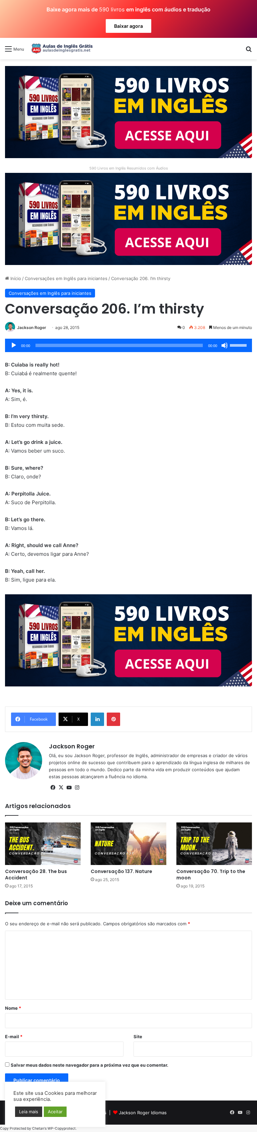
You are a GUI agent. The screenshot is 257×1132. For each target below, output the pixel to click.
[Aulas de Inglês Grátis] (61, 49)
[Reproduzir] (13, 345)
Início (15, 278)
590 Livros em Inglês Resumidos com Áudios (128, 168)
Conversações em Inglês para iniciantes (66, 278)
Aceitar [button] (55, 1111)
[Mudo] (224, 345)
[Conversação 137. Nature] (128, 843)
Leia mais (28, 1111)
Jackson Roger (31, 327)
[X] (61, 788)
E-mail (13, 1036)
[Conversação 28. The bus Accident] (43, 843)
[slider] (239, 345)
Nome (13, 1008)
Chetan (38, 1128)
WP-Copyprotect (62, 1128)
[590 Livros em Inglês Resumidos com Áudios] (128, 111)
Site (138, 1036)
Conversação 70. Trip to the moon (210, 874)
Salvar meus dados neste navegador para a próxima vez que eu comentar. (89, 1065)
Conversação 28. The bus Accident (36, 874)
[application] (128, 345)
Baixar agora (128, 26)
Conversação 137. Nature (121, 871)
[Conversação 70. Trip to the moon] (214, 843)
